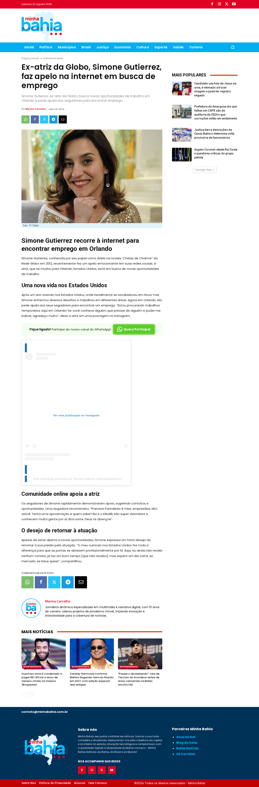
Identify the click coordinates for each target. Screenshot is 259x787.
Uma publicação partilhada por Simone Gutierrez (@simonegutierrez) (77, 478)
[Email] (63, 119)
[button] (233, 47)
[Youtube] (234, 4)
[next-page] (30, 694)
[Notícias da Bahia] (41, 26)
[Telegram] (53, 119)
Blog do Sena (186, 743)
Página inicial (30, 58)
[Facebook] (212, 4)
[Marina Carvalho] (31, 608)
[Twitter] (226, 4)
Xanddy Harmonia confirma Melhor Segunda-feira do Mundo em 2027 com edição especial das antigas (92, 679)
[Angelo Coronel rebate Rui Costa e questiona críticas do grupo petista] (182, 154)
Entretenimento (53, 58)
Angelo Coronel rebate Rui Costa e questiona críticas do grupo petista (215, 153)
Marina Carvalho (35, 108)
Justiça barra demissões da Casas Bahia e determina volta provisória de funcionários (214, 133)
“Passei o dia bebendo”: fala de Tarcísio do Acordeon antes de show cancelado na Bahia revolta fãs (138, 679)
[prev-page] (24, 694)
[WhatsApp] (25, 119)
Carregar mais (203, 169)
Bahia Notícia (187, 748)
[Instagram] (219, 4)
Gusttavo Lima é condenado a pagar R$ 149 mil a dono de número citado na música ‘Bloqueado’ (41, 679)
